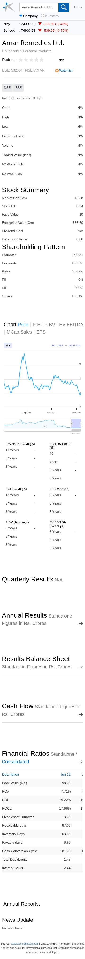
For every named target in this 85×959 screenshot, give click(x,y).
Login (78, 7)
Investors (52, 16)
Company (30, 16)
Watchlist (65, 70)
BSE (18, 87)
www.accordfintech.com (24, 943)
